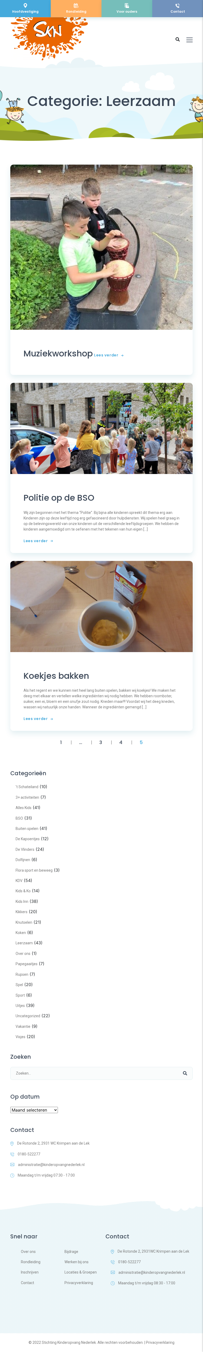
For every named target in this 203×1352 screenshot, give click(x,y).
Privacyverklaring (78, 1283)
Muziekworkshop (58, 353)
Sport (20, 995)
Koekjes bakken (56, 675)
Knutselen (24, 922)
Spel (19, 985)
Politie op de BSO (59, 497)
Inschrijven (30, 1272)
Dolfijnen (23, 860)
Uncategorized (28, 1016)
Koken (21, 933)
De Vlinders (25, 849)
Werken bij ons (76, 1262)
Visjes (20, 1037)
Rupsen (22, 974)
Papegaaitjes (27, 964)
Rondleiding (30, 1262)
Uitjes (20, 1005)
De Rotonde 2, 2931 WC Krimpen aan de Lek (53, 1143)
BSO (19, 818)
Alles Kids (23, 808)
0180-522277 (29, 1154)
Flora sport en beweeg (34, 870)
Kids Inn (22, 901)
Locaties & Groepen (80, 1272)
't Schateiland (27, 787)
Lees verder (106, 355)
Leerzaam (24, 943)
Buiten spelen (27, 828)
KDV (19, 881)
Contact (27, 1283)
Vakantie (23, 1026)
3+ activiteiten (27, 797)
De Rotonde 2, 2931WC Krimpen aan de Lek (153, 1251)
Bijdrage (71, 1251)
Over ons (23, 953)
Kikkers (21, 912)
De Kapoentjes (28, 839)
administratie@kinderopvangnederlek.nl (51, 1165)
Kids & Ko (23, 891)
